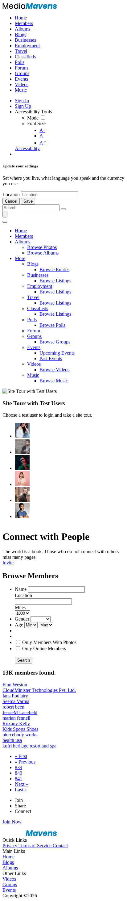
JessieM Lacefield (19, 712)
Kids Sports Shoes (20, 729)
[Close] (4, 222)
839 (18, 767)
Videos (9, 879)
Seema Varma (15, 701)
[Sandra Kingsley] (22, 478)
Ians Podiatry (15, 695)
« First (21, 756)
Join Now (12, 821)
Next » (21, 784)
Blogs (8, 862)
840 (18, 773)
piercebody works (19, 734)
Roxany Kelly (16, 723)
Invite (8, 562)
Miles (20, 607)
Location (11, 194)
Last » (21, 789)
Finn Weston (14, 684)
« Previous (25, 761)
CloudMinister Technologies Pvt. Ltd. (39, 690)
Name (21, 589)
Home (8, 856)
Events (9, 890)
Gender (22, 618)
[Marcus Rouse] (22, 462)
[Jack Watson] (22, 510)
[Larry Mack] (22, 446)
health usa (12, 740)
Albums (10, 867)
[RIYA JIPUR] (22, 430)
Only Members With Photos (49, 642)
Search (23, 660)
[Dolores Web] (22, 494)
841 (18, 778)
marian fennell (16, 718)
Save (28, 201)
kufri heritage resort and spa (29, 745)
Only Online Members (44, 648)
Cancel (11, 201)
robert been (13, 706)
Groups (9, 884)
